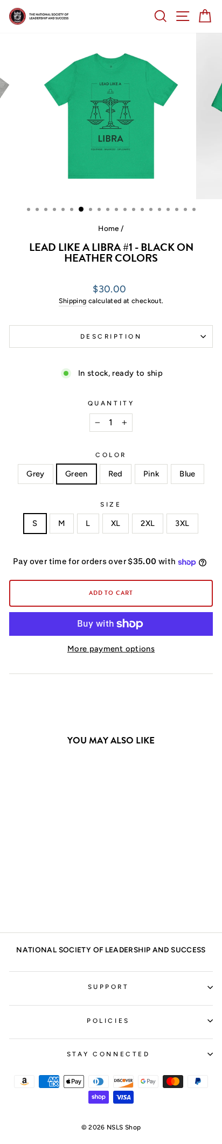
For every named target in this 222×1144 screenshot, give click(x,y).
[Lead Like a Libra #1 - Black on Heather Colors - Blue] (72, 896)
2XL (148, 523)
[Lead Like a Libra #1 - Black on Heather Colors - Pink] (60, 896)
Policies (108, 1020)
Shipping (73, 301)
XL (116, 523)
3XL (182, 523)
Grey (35, 474)
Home (108, 228)
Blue (187, 474)
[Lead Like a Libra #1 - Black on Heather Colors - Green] (35, 896)
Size (110, 504)
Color (111, 455)
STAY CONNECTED (108, 1054)
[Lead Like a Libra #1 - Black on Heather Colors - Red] (48, 896)
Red (115, 474)
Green (76, 474)
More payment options (111, 649)
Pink (151, 474)
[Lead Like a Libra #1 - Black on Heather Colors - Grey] (23, 896)
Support (108, 987)
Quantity (111, 403)
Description (111, 336)
